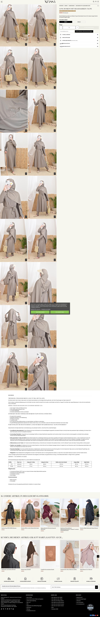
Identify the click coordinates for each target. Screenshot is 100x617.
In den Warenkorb (89, 27)
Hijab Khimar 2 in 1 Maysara (86, 569)
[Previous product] (97, 6)
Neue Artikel (29, 597)
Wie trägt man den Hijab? (57, 597)
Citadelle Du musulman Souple (47, 569)
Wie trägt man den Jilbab (57, 599)
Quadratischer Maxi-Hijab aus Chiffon (69, 569)
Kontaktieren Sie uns (31, 610)
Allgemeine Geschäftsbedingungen (34, 605)
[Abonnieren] (96, 587)
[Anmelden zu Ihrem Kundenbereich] (96, 1)
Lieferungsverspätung (31, 600)
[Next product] (98, 6)
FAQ (27, 604)
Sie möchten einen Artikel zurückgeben (35, 599)
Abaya (14, 602)
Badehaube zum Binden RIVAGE (9, 569)
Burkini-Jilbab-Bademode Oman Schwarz (89, 528)
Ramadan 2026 (55, 609)
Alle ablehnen (40, 312)
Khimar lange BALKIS (26, 569)
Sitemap (28, 609)
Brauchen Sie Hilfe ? (66, 46)
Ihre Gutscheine (80, 602)
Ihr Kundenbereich (80, 604)
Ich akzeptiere (60, 312)
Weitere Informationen (36, 309)
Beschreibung (11, 395)
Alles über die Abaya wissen (58, 600)
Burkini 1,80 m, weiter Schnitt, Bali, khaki (30, 528)
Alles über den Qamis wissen (58, 605)
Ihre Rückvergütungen (81, 599)
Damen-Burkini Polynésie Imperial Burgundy (48, 528)
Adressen (79, 600)
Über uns (28, 602)
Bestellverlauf (79, 597)
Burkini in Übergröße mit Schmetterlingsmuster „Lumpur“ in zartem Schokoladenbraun (70, 529)
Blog (53, 607)
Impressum (29, 607)
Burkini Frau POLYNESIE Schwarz (9, 528)
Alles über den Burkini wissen (58, 604)
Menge (60, 24)
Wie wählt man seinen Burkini (58, 602)
